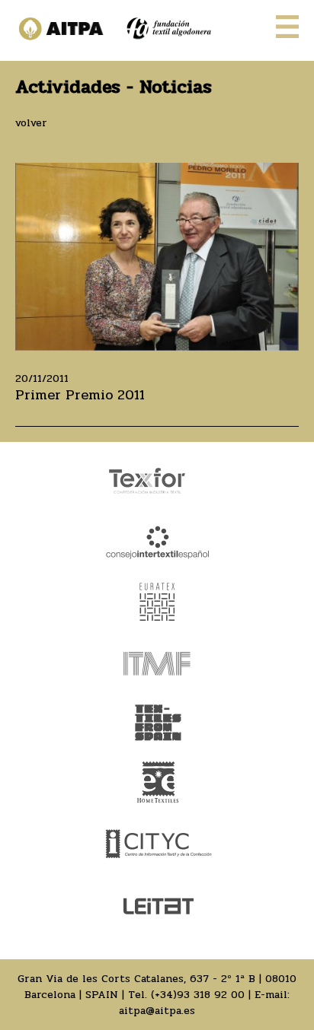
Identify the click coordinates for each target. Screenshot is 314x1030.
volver (31, 123)
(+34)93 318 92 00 (198, 995)
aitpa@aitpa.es (157, 1011)
